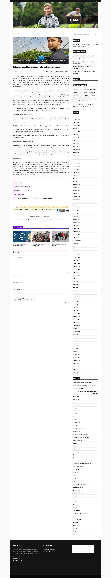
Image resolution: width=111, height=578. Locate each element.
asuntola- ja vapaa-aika (78, 388)
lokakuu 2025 (76, 140)
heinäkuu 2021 (76, 287)
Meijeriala (75, 475)
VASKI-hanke (76, 522)
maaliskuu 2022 (76, 263)
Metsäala (75, 478)
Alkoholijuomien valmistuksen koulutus (82, 382)
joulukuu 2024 (76, 169)
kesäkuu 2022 (76, 255)
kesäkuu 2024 (76, 187)
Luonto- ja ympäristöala (78, 466)
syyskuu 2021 (76, 281)
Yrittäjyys (67, 71)
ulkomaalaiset (49, 209)
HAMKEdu (34, 207)
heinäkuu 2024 (76, 184)
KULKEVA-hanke (55, 207)
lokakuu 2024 (76, 175)
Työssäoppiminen (77, 519)
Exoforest (75, 408)
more (67, 211)
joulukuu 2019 (76, 322)
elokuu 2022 (76, 249)
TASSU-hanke (76, 504)
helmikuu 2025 (76, 164)
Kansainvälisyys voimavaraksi (80, 434)
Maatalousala (76, 469)
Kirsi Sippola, (35, 198)
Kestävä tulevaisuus (77, 440)
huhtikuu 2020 (76, 310)
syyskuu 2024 (76, 178)
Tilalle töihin (75, 507)
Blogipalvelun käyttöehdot (49, 549)
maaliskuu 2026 (76, 125)
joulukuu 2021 (76, 272)
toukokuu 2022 (76, 257)
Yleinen (74, 531)
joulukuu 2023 (76, 205)
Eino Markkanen (23, 207)
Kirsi (16, 71)
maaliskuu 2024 (76, 196)
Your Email (18, 282)
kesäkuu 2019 (76, 328)
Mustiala (75, 481)
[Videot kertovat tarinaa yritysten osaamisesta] (41, 236)
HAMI (74, 416)
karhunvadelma (41, 207)
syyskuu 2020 (76, 304)
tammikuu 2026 (76, 131)
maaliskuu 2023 (76, 228)
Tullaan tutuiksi (76, 510)
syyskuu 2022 (76, 246)
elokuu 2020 (76, 307)
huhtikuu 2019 (76, 334)
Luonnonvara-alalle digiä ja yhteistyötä (82, 463)
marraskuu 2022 (76, 240)
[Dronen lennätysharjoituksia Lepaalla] (60, 236)
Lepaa (51, 71)
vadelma (56, 209)
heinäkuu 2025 (76, 149)
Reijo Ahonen (76, 92)
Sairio (74, 499)
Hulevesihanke (76, 422)
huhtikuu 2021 (76, 296)
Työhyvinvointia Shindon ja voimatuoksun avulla (28, 219)
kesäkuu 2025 (76, 152)
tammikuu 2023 (76, 234)
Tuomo (74, 100)
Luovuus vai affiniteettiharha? (80, 59)
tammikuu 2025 (76, 167)
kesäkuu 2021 (76, 290)
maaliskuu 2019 (76, 337)
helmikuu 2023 (76, 231)
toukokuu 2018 (76, 354)
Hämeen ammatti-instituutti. (21, 190)
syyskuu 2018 (76, 346)
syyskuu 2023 (76, 213)
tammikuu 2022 (76, 269)
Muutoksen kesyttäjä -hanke (79, 484)
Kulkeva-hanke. (18, 182)
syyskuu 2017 (76, 372)
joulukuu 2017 (76, 363)
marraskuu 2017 (76, 366)
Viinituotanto (76, 525)
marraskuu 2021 (76, 275)
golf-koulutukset (76, 411)
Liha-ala (74, 455)
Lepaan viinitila (76, 452)
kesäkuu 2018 (76, 351)
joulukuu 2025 (76, 134)
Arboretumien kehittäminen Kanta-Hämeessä (84, 385)
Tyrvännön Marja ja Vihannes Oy (22, 186)
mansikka (65, 207)
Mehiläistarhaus (76, 472)
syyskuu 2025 (76, 143)
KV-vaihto (75, 446)
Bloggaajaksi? (16, 558)
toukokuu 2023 (76, 222)
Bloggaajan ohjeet (17, 560)
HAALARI (75, 413)
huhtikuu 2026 (76, 122)
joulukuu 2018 (76, 343)
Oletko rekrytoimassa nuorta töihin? (88, 89)
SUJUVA (74, 502)
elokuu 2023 (76, 216)
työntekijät (27, 209)
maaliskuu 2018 (76, 357)
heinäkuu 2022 (76, 252)
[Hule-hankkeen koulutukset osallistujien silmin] (22, 236)
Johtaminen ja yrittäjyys (78, 428)
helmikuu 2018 (76, 360)
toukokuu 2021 (76, 293)
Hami (29, 207)
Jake (74, 104)
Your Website (19, 289)
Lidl (61, 207)
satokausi (21, 209)
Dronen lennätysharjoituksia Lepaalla (59, 245)
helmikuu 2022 (76, 266)
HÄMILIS (75, 419)
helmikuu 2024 (76, 199)
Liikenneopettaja (77, 458)
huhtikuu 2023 (76, 225)
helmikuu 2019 (76, 340)
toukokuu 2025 (76, 155)
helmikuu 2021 (76, 302)
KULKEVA (46, 71)
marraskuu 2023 (76, 208)
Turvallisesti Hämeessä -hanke (80, 513)
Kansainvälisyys (76, 431)
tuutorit (74, 516)
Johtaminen (75, 425)
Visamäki (75, 528)
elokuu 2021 (76, 284)
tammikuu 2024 (76, 202)
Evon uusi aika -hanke (78, 405)
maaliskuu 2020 (76, 313)
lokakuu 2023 (76, 211)
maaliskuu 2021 (76, 299)
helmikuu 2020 (76, 316)
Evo (73, 402)
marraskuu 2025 (76, 137)
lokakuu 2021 (76, 278)
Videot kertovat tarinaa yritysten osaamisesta (40, 245)
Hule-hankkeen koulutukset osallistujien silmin (20, 245)
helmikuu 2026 (76, 128)
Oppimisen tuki (76, 490)
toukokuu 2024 (76, 190)
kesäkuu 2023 (76, 219)
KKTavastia (48, 207)
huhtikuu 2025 (76, 158)
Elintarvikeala (76, 399)
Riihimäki (75, 496)
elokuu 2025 (76, 146)
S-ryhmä (16, 209)
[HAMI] (55, 15)
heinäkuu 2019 (76, 325)
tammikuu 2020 (76, 319)
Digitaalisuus (76, 396)
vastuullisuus (62, 209)
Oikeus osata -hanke (78, 487)
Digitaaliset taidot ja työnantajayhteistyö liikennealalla (88, 392)
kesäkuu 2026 (76, 117)
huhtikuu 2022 (76, 260)
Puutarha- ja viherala (59, 71)
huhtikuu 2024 (76, 193)
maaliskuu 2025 (76, 161)
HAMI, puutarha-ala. (19, 194)
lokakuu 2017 (76, 369)
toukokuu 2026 (76, 120)
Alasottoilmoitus (47, 551)
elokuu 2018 (76, 348)
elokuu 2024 (76, 181)
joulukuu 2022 (76, 237)
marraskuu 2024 (76, 172)
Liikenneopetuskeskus (78, 460)
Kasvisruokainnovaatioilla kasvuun (81, 437)
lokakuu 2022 (76, 243)
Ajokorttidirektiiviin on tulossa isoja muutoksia (84, 56)
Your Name (18, 275)
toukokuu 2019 (76, 331)
